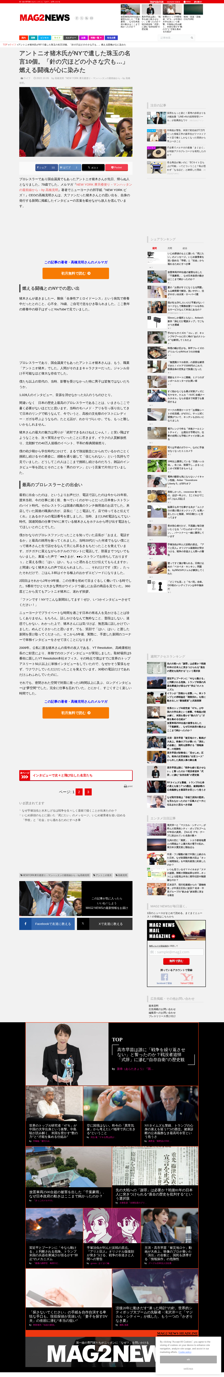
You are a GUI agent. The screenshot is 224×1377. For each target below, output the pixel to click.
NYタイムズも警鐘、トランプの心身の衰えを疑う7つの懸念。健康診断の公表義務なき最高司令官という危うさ (186, 786)
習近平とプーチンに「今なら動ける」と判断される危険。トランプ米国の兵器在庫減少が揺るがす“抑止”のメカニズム (53, 1253)
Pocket (118, 167)
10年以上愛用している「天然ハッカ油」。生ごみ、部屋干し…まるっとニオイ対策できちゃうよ (186, 465)
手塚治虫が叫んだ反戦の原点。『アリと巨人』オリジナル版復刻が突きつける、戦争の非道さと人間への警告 (110, 1253)
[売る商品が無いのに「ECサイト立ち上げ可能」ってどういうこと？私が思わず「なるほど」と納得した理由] (157, 172)
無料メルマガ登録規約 (158, 946)
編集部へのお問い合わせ (162, 1012)
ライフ (27, 78)
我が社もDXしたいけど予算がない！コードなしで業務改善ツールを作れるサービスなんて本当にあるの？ (186, 306)
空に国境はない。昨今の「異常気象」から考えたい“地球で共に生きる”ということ (111, 1129)
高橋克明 (122, 875)
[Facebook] (77, 18)
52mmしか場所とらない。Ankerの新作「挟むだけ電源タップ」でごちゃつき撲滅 (186, 321)
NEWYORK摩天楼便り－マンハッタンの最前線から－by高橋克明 (56, 875)
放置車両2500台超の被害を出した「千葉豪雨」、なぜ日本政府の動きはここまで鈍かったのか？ (130, 22)
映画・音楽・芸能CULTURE (192, 18)
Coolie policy (184, 1352)
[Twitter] (82, 18)
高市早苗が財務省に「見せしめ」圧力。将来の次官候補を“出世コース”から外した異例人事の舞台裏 (185, 756)
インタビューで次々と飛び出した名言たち (63, 775)
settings (188, 1368)
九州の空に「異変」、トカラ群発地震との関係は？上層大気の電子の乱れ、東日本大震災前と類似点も (186, 844)
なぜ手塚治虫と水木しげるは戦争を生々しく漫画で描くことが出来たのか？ (69, 810)
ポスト (94, 168)
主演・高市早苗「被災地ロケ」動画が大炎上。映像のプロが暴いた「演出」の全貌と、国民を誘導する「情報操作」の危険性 (168, 1253)
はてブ (66, 167)
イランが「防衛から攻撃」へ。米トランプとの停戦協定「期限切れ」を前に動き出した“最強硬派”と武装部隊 (186, 697)
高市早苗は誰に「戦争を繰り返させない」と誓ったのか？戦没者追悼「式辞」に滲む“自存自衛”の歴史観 (151, 23)
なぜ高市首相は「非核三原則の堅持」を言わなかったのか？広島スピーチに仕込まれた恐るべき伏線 (186, 801)
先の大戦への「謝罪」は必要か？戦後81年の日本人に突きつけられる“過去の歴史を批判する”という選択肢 (186, 667)
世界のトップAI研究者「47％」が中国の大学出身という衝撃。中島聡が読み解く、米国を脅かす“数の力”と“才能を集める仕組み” (172, 24)
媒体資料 (154, 1005)
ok (188, 1359)
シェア (42, 167)
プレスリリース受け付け (162, 1016)
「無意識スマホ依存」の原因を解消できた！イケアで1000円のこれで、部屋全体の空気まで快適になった (186, 365)
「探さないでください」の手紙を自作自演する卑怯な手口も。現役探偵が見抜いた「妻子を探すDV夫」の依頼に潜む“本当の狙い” (68, 1316)
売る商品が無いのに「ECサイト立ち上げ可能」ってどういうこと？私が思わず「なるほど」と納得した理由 (186, 166)
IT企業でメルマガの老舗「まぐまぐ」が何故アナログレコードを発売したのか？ (186, 151)
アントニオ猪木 (104, 875)
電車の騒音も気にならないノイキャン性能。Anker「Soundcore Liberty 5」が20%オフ (186, 480)
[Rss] (87, 18)
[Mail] (91, 18)
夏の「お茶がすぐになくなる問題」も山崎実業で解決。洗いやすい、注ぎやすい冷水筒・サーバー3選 (186, 291)
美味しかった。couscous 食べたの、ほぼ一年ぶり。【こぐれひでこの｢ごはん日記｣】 (186, 495)
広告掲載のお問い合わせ (162, 1009)
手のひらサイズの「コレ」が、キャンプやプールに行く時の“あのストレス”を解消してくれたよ (186, 336)
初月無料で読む (73, 273)
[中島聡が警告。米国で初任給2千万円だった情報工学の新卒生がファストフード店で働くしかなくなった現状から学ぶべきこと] (157, 140)
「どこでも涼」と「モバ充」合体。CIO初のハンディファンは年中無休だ (186, 585)
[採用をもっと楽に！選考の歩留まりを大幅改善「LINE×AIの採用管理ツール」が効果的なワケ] (157, 123)
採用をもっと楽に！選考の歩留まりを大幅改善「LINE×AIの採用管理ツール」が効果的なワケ (186, 117)
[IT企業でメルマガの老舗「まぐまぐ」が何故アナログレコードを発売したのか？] (157, 158)
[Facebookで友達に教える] (47, 918)
